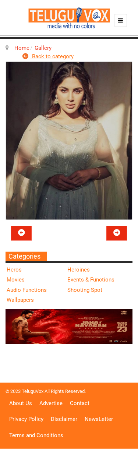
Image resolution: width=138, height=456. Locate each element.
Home (21, 48)
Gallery (43, 48)
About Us (20, 403)
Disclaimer (64, 419)
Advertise (51, 403)
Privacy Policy (26, 419)
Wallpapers (20, 300)
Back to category (52, 56)
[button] (21, 233)
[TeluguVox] (69, 17)
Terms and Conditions (36, 435)
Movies (16, 279)
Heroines (78, 269)
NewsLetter (99, 419)
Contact (79, 403)
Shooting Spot (84, 290)
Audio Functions (27, 290)
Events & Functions (90, 279)
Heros (14, 269)
